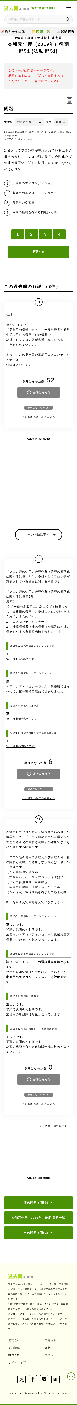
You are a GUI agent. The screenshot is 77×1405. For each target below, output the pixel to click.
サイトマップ (17, 1362)
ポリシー (50, 1355)
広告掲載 (50, 1340)
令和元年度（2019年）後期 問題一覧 (38, 1217)
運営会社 (14, 1340)
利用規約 (14, 1355)
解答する (38, 251)
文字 (49, 122)
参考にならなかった (39, 407)
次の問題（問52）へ (38, 1232)
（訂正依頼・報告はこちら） (19, 139)
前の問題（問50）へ (38, 1202)
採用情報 (14, 1347)
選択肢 (8, 122)
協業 (48, 1347)
